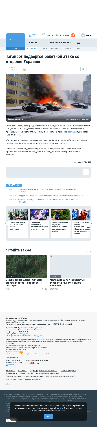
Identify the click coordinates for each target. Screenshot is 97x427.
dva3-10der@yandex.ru (23, 334)
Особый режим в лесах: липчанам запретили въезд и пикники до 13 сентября (24, 282)
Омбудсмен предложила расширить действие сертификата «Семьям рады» (39, 226)
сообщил (72, 131)
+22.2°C (50, 35)
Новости (33, 42)
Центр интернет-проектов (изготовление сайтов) (23, 379)
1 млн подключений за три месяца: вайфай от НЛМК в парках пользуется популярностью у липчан (60, 226)
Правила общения (26, 373)
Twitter (48, 354)
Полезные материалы (68, 371)
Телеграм (31, 354)
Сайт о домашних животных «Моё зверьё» (60, 376)
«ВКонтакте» (23, 354)
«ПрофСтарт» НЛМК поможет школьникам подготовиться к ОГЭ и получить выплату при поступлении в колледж (81, 227)
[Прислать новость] (73, 35)
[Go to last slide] (6, 223)
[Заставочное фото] (48, 98)
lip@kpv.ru (13, 348)
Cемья (44, 49)
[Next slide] (91, 223)
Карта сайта (10, 371)
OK (48, 416)
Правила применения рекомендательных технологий (24, 376)
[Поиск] (87, 42)
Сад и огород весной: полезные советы (43, 371)
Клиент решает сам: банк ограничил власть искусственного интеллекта (18, 226)
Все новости (22, 371)
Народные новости (59, 42)
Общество (32, 49)
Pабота (68, 49)
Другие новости (11, 373)
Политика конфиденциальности (47, 373)
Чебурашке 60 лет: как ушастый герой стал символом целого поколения (67, 282)
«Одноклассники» (40, 354)
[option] (26, 277)
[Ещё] (79, 43)
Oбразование (56, 49)
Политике (59, 408)
